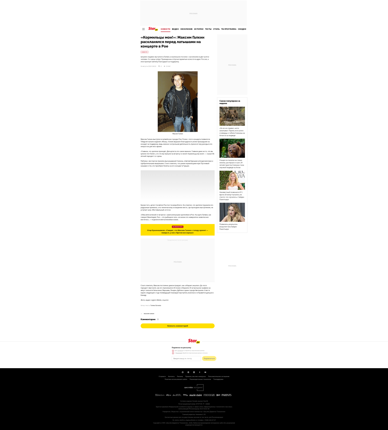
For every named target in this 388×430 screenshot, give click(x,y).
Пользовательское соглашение (218, 376)
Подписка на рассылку (181, 347)
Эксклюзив (186, 29)
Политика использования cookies (176, 379)
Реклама (180, 376)
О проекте (162, 376)
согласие (180, 350)
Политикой (179, 353)
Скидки (242, 29)
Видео (175, 29)
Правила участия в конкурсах (195, 376)
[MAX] (182, 372)
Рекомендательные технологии (200, 379)
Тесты (208, 29)
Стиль (216, 29)
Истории (198, 29)
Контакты (171, 376)
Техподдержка (218, 379)
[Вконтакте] (194, 372)
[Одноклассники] (199, 372)
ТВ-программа (228, 29)
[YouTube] (205, 372)
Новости (165, 29)
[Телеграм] (188, 372)
